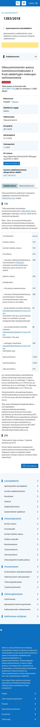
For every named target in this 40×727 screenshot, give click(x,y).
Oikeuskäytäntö (12, 518)
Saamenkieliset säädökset (14, 512)
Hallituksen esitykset (15, 616)
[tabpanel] (20, 325)
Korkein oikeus (10, 524)
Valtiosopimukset (13, 594)
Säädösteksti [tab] (9, 185)
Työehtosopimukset (12, 587)
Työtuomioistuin (11, 549)
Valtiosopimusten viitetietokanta (17, 609)
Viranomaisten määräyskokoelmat (18, 572)
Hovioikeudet (9, 529)
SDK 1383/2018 (9, 175)
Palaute (5, 704)
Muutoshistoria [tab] (26, 185)
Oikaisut (7, 501)
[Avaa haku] (18, 3)
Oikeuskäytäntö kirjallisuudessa (17, 560)
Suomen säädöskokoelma (14, 491)
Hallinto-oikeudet (11, 539)
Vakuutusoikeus (10, 554)
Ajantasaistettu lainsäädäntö (15, 486)
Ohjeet (4, 693)
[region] (20, 301)
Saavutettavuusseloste (11, 709)
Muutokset (8, 496)
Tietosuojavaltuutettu (13, 582)
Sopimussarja (9, 599)
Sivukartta (6, 714)
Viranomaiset (11, 566)
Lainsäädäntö (11, 13)
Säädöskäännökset (12, 506)
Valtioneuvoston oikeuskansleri (17, 577)
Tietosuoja (6, 719)
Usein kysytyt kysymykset (12, 699)
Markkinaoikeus (10, 544)
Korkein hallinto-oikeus (13, 534)
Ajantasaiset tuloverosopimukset (17, 604)
